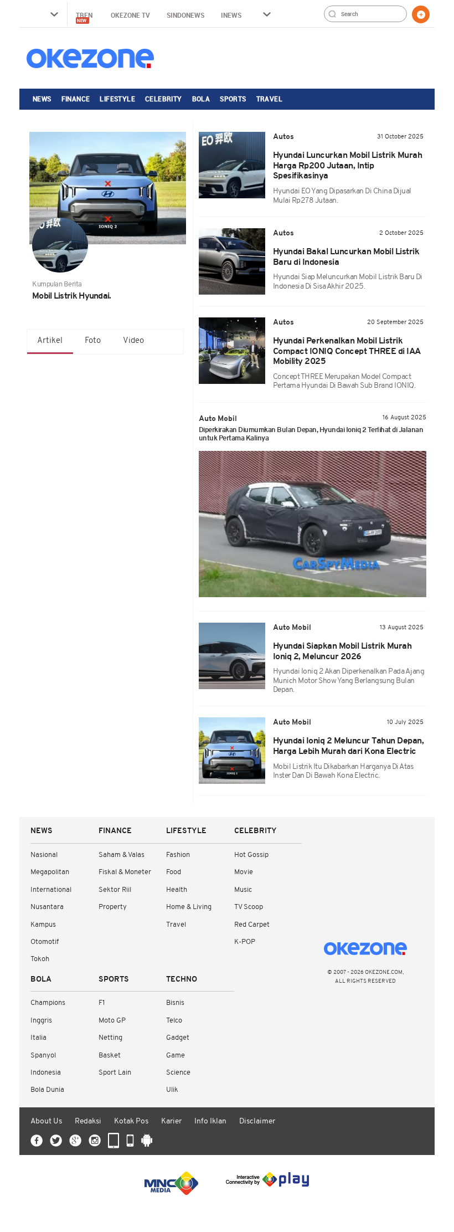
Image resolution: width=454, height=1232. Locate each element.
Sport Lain (115, 1072)
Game (175, 1055)
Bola (201, 98)
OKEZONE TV (130, 15)
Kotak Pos (131, 1121)
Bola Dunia (47, 1090)
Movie (243, 872)
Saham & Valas (122, 855)
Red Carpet (252, 924)
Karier (171, 1121)
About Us (46, 1121)
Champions (47, 1003)
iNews (231, 15)
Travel (269, 98)
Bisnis (175, 1003)
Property (113, 907)
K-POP (244, 942)
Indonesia (45, 1072)
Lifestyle (117, 98)
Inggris (41, 1020)
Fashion (178, 855)
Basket (110, 1055)
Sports (233, 98)
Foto (93, 341)
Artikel (50, 341)
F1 (102, 1003)
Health (176, 890)
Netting (110, 1037)
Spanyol (43, 1055)
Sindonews (185, 15)
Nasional (44, 855)
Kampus (43, 924)
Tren (85, 17)
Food (173, 872)
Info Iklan (210, 1121)
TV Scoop (248, 907)
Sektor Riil (115, 890)
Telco (174, 1020)
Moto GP (112, 1020)
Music (243, 890)
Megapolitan (49, 872)
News (42, 98)
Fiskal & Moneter (125, 872)
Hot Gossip (251, 855)
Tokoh (39, 959)
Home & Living (188, 907)
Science (178, 1072)
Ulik (172, 1090)
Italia (38, 1037)
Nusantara (47, 907)
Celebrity (163, 98)
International (50, 890)
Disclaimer (257, 1121)
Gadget (177, 1037)
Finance (75, 98)
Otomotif (44, 942)
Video (133, 341)
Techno (181, 980)
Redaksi (88, 1121)
